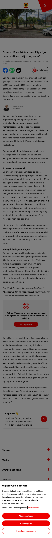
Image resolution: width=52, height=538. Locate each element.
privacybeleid (33, 507)
